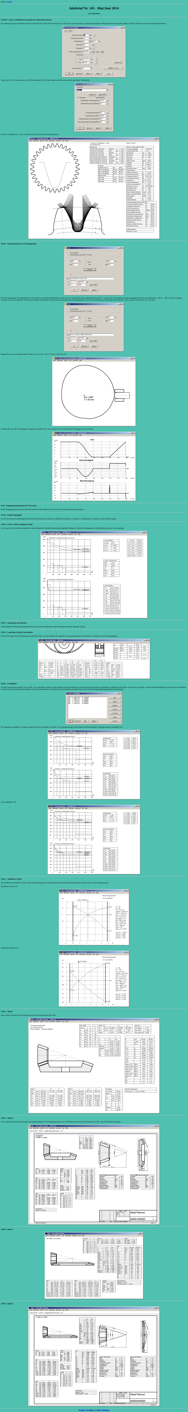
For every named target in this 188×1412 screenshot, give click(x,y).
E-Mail (97, 1410)
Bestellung (90, 1410)
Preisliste (82, 1410)
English (9, 2)
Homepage (106, 1410)
